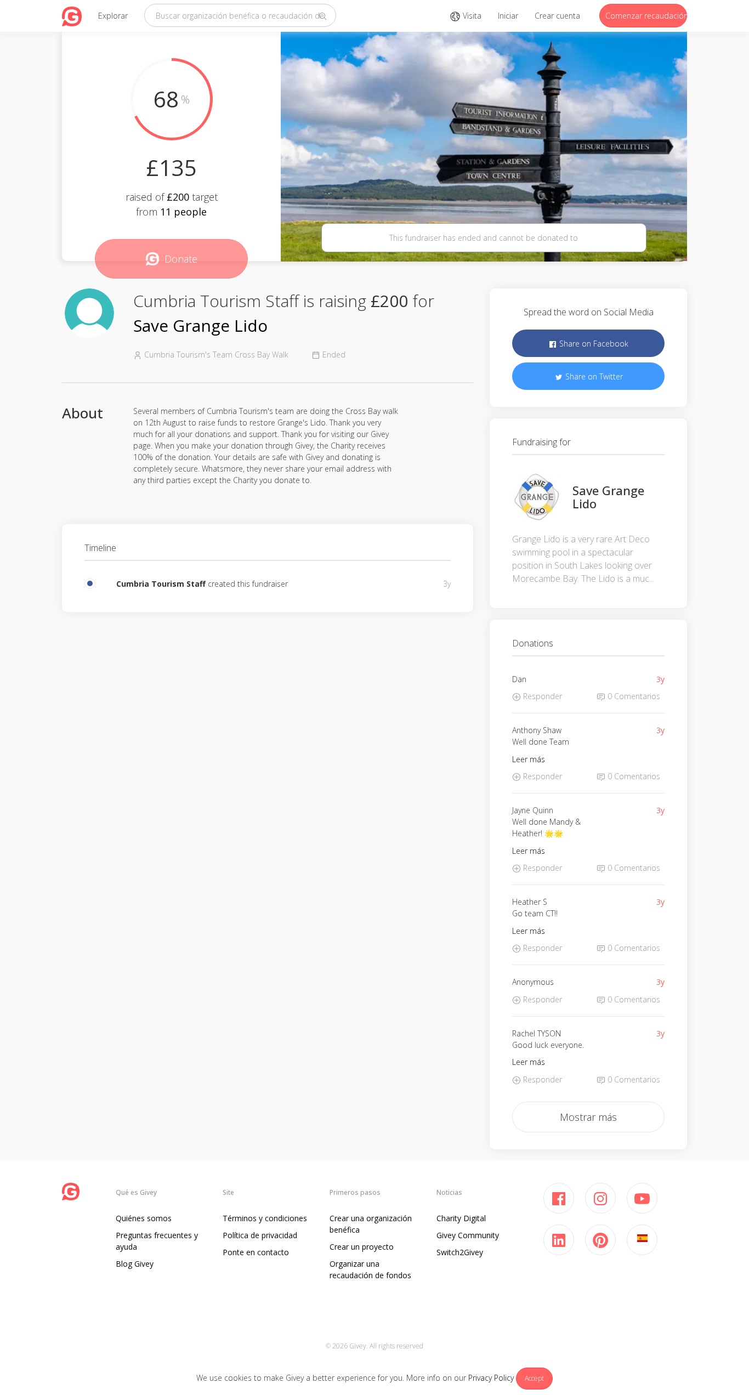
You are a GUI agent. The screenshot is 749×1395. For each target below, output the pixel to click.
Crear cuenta (557, 15)
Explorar (113, 15)
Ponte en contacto (256, 1252)
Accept (534, 1378)
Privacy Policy (491, 1378)
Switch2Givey (459, 1252)
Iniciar (508, 15)
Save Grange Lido (200, 325)
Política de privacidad (260, 1235)
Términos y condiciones (265, 1218)
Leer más (528, 759)
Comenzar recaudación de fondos (646, 15)
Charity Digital (461, 1218)
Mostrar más (588, 1117)
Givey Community (467, 1235)
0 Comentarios (632, 696)
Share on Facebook (592, 343)
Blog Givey (135, 1263)
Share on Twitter (593, 376)
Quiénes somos (144, 1218)
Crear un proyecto (362, 1246)
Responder (541, 696)
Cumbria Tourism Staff (162, 584)
